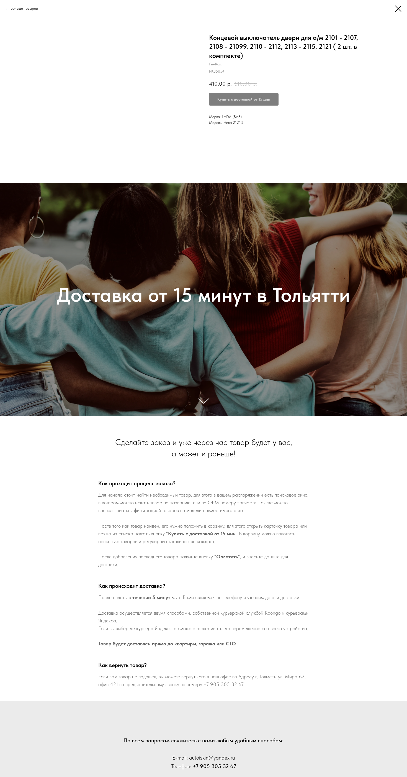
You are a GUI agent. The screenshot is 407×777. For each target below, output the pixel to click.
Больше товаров (24, 8)
